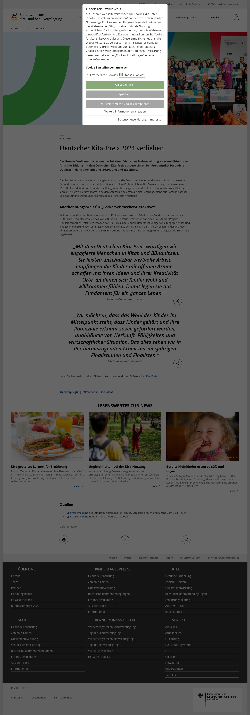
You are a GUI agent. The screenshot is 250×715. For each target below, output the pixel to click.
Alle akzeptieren (125, 85)
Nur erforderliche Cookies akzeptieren (125, 104)
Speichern (125, 94)
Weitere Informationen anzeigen (125, 111)
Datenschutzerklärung (146, 51)
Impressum (156, 119)
